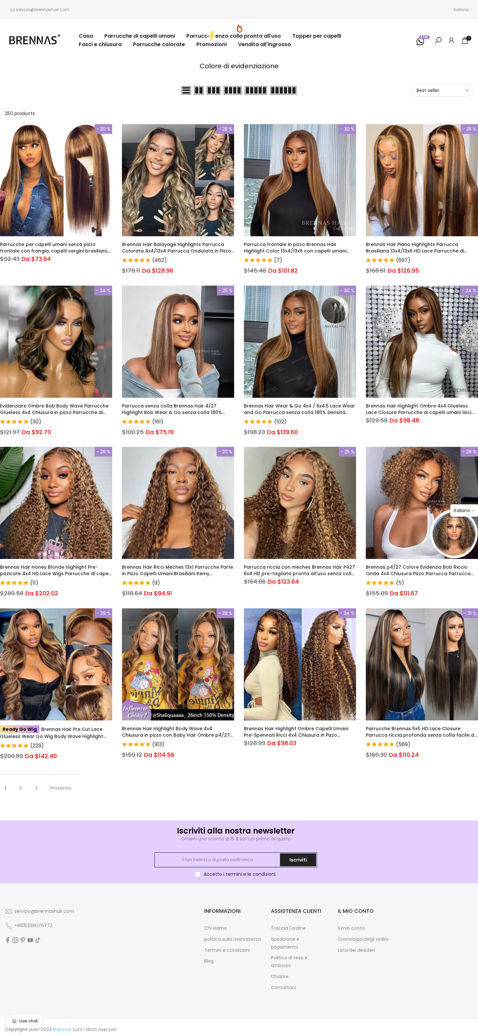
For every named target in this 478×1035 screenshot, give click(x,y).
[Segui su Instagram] (15, 940)
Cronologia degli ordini (363, 939)
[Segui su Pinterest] (23, 940)
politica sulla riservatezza (232, 939)
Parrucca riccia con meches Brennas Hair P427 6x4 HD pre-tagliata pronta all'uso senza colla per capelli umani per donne (299, 573)
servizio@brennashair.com (42, 9)
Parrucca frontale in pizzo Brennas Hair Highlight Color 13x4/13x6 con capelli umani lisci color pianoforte (295, 251)
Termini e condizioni (227, 950)
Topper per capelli (316, 36)
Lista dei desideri (356, 950)
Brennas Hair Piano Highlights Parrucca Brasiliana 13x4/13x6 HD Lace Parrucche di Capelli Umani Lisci (415, 251)
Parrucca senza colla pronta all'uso (233, 36)
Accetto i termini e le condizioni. (240, 874)
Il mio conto (351, 928)
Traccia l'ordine (288, 928)
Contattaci (283, 987)
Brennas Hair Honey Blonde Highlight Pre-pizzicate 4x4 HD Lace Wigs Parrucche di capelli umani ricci (56, 573)
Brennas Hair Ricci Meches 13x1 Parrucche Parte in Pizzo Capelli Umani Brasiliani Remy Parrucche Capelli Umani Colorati (177, 573)
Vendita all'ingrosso (264, 44)
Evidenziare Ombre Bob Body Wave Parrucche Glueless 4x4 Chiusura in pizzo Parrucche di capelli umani (54, 412)
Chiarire (279, 976)
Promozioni (211, 44)
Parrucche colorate (159, 44)
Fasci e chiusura (100, 44)
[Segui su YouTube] (30, 940)
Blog (209, 961)
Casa (86, 36)
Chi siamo (215, 928)
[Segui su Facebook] (8, 940)
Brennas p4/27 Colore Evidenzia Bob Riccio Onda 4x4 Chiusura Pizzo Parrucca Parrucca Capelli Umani (418, 573)
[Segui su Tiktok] (38, 940)
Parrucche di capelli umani (139, 36)
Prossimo (60, 788)
